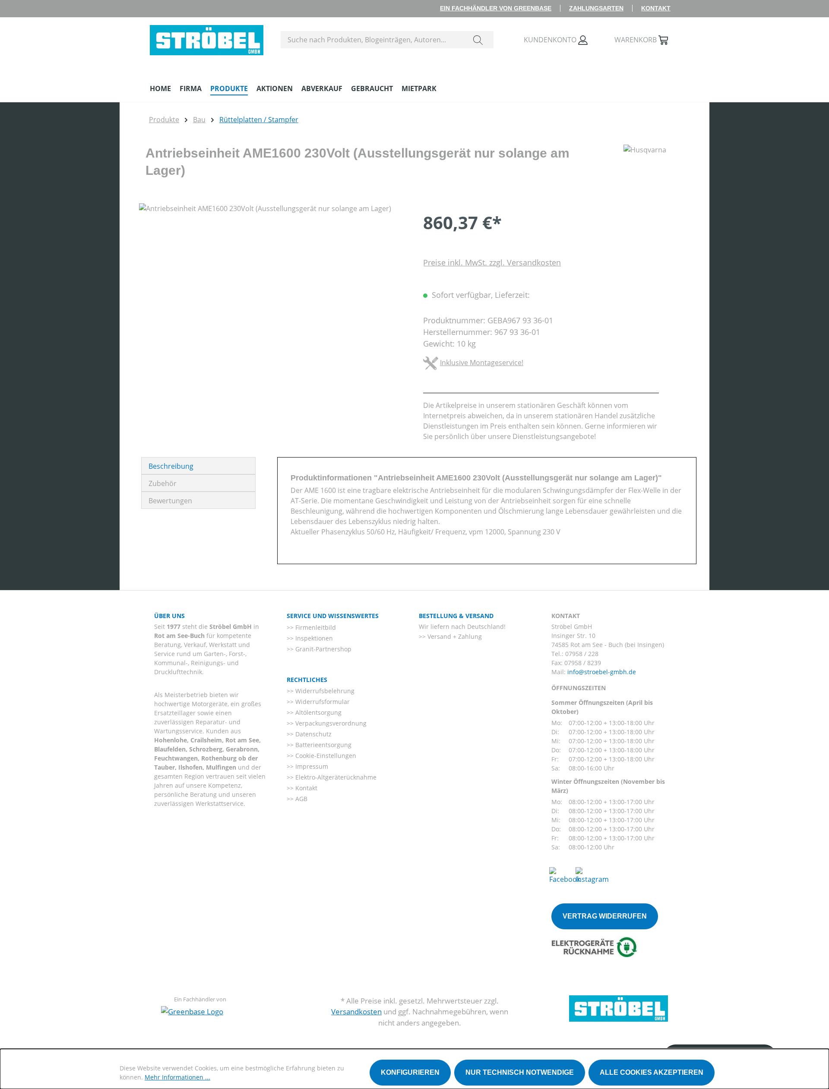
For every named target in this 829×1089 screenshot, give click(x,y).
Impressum (311, 766)
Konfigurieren (410, 1072)
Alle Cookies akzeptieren (651, 1072)
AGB (300, 799)
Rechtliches (307, 679)
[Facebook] (564, 875)
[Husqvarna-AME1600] (272, 296)
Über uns (169, 616)
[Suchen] (478, 39)
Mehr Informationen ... (177, 1077)
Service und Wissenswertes (333, 616)
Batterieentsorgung (322, 745)
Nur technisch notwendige (519, 1072)
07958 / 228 (581, 654)
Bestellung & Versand (456, 616)
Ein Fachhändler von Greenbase (495, 8)
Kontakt (656, 8)
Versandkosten (356, 1011)
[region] (272, 296)
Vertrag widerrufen (605, 916)
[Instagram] (592, 875)
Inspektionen (313, 638)
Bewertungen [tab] (170, 500)
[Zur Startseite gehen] (206, 38)
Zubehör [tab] (163, 483)
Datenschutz (313, 734)
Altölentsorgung (318, 712)
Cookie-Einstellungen (325, 755)
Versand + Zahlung (454, 636)
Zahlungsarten (596, 8)
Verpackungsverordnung (330, 723)
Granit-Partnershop (322, 649)
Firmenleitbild (315, 627)
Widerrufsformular (322, 702)
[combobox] (372, 39)
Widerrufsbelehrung (324, 691)
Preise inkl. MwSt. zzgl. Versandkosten (492, 262)
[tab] (198, 465)
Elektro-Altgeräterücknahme (335, 777)
